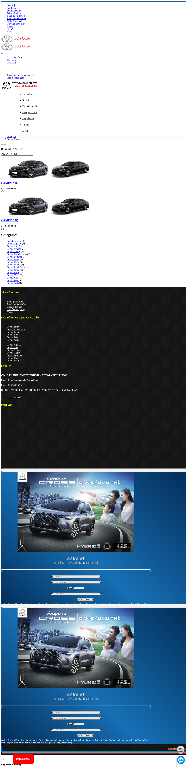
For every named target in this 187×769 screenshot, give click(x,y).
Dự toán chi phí (14, 10)
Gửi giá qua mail (14, 21)
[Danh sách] (5, 144)
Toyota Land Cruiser (16, 267)
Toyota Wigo (13, 280)
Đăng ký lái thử (14, 13)
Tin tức (10, 29)
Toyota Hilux (13, 262)
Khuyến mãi (28, 118)
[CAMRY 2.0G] (49, 177)
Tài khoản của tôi (15, 57)
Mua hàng (11, 62)
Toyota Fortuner (14, 257)
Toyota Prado (13, 270)
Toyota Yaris (13, 283)
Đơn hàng (11, 60)
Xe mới (25, 100)
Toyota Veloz (13, 275)
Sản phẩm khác (14, 241)
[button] (1, 67)
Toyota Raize (13, 272)
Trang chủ (27, 94)
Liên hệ (10, 31)
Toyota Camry (13, 251)
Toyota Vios (12, 278)
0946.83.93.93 (15, 385)
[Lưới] (2, 144)
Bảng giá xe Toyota (16, 16)
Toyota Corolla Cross (17, 254)
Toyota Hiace (13, 259)
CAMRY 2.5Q (9, 220)
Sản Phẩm (11, 8)
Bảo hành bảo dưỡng (16, 18)
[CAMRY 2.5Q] (49, 214)
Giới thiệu (11, 5)
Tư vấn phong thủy (16, 23)
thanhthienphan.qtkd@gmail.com (23, 380)
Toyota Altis (12, 246)
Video (10, 26)
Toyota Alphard (14, 243)
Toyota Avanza (14, 249)
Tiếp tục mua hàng (15, 78)
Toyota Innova (13, 264)
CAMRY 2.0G (9, 183)
